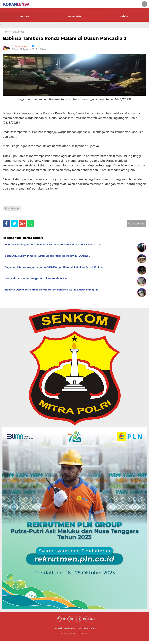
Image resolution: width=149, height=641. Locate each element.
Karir (93, 628)
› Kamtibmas (17, 31)
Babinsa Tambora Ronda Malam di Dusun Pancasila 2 (64, 38)
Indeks (124, 16)
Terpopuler (74, 16)
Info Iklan (83, 628)
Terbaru (25, 16)
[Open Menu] (144, 4)
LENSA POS (83, 633)
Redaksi (57, 628)
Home (6, 31)
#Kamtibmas (12, 208)
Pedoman (69, 628)
